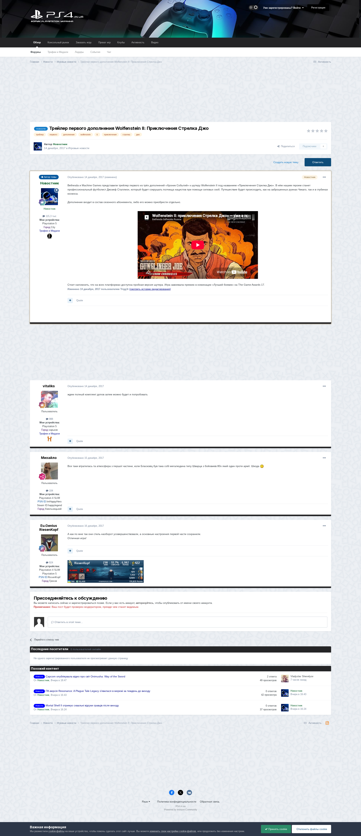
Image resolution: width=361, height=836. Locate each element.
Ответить (317, 162)
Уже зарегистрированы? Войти (282, 7)
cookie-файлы (56, 831)
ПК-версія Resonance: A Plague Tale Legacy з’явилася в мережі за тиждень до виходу (98, 691)
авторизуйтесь (144, 602)
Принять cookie (277, 829)
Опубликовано (85, 177)
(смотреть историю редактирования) (150, 289)
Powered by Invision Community (180, 809)
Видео (154, 42)
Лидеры (79, 52)
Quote (79, 300)
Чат (109, 52)
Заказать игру (84, 42)
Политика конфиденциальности (176, 801)
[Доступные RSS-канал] (327, 723)
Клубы (121, 42)
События (95, 52)
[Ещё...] (324, 177)
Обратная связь (209, 801)
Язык (145, 801)
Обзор (37, 42)
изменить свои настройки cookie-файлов (173, 831)
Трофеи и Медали (58, 52)
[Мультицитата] (70, 300)
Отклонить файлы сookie (311, 829)
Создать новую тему (285, 162)
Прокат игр (104, 42)
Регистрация (318, 7)
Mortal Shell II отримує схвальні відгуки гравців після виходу (82, 705)
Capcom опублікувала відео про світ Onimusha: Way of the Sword (85, 676)
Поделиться (287, 146)
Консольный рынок (58, 42)
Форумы (35, 52)
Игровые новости (78, 148)
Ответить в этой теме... (68, 622)
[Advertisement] (180, 95)
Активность (137, 42)
